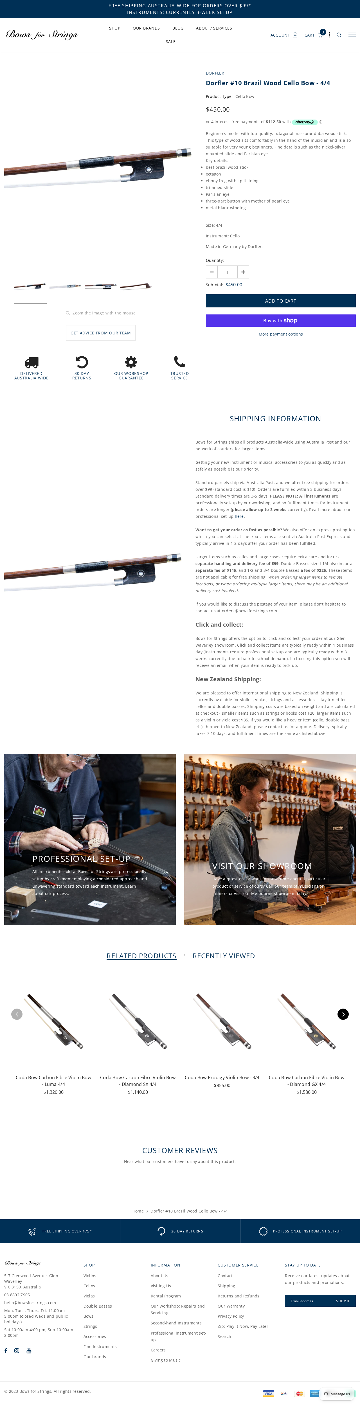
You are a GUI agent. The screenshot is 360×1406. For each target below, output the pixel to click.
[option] (100, 168)
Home (138, 1211)
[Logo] (46, 35)
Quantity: (215, 260)
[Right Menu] (352, 35)
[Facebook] (5, 1350)
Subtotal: (215, 284)
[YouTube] (28, 1350)
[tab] (140, 955)
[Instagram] (16, 1350)
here (239, 516)
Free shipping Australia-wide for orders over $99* (180, 6)
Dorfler (215, 73)
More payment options (281, 334)
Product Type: (219, 96)
